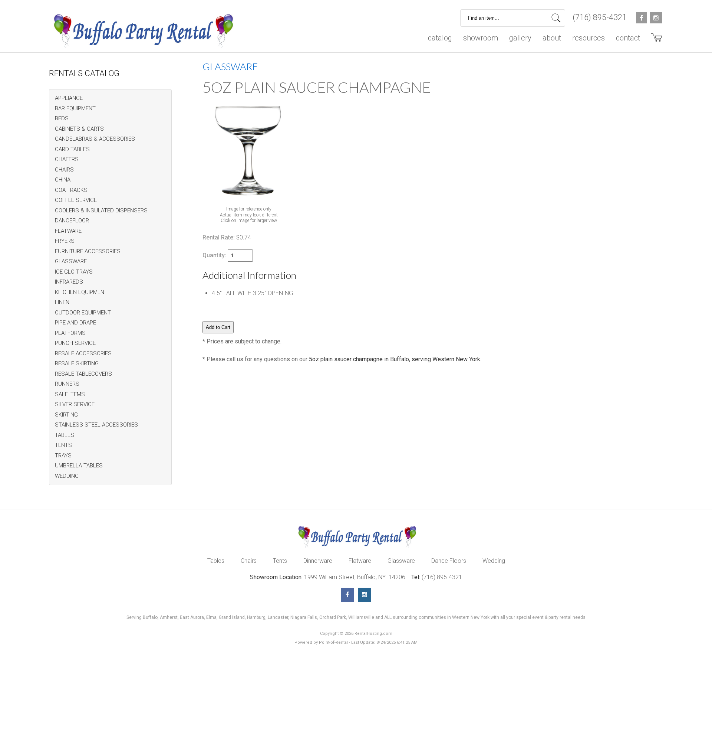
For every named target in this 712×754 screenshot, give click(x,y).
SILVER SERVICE (75, 404)
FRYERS (65, 241)
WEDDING (67, 476)
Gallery (520, 37)
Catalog (440, 37)
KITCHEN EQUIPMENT (81, 292)
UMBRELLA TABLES (79, 465)
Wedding (493, 560)
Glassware (401, 560)
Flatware (360, 560)
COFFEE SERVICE (76, 200)
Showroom (480, 37)
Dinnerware (317, 560)
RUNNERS (67, 384)
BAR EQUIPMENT (75, 108)
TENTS (63, 445)
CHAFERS (67, 159)
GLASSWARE (71, 261)
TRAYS (63, 455)
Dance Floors (448, 560)
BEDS (62, 118)
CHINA (62, 179)
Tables (215, 560)
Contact (628, 37)
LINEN (62, 302)
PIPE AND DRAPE (75, 322)
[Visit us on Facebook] (347, 595)
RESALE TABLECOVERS (83, 374)
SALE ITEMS (70, 394)
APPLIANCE (69, 98)
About (552, 37)
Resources (588, 37)
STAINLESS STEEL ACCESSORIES (96, 424)
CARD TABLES (72, 149)
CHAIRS (64, 169)
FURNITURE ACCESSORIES (88, 251)
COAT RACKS (71, 190)
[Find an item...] (556, 18)
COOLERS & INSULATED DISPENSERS (101, 210)
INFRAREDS (69, 281)
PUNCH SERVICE (75, 343)
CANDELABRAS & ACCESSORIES (95, 139)
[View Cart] (654, 40)
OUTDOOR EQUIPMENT (83, 312)
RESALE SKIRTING (77, 363)
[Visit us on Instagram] (364, 595)
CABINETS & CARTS (79, 128)
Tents (280, 560)
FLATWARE (68, 231)
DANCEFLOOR (72, 220)
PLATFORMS (70, 333)
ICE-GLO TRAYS (74, 271)
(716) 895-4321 (600, 17)
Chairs (249, 560)
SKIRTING (66, 414)
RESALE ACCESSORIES (83, 353)
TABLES (64, 435)
